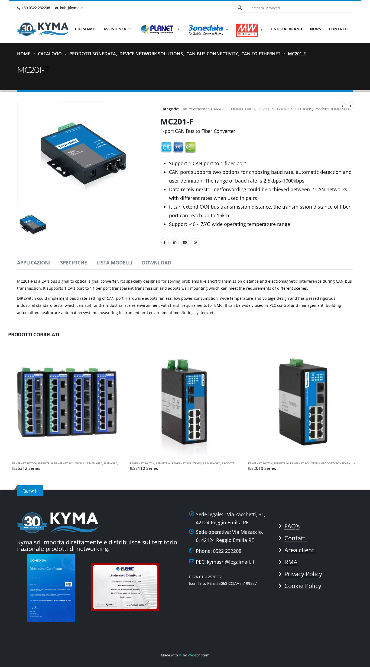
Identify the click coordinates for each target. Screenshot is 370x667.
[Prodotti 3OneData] (208, 29)
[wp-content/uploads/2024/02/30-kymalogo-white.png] (57, 522)
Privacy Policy (303, 574)
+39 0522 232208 (36, 7)
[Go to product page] (67, 402)
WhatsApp (195, 242)
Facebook (164, 242)
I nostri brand (286, 28)
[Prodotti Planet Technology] (160, 29)
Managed (110, 463)
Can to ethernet (194, 108)
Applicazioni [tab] (34, 262)
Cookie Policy (302, 586)
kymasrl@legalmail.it (230, 562)
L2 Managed (93, 463)
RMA (290, 562)
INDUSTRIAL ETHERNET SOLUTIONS (61, 463)
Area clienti (300, 550)
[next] (350, 106)
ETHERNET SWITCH (24, 463)
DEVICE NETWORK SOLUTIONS (285, 108)
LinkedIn (174, 242)
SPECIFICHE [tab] (73, 262)
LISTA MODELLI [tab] (114, 262)
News (315, 28)
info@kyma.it (71, 7)
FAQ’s (292, 526)
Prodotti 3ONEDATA (332, 108)
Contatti (338, 28)
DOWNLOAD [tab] (156, 262)
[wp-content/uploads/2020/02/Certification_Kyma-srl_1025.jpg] (126, 586)
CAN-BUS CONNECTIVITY (233, 108)
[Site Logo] (43, 29)
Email (185, 242)
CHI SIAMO (85, 28)
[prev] (342, 106)
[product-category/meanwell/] (249, 29)
